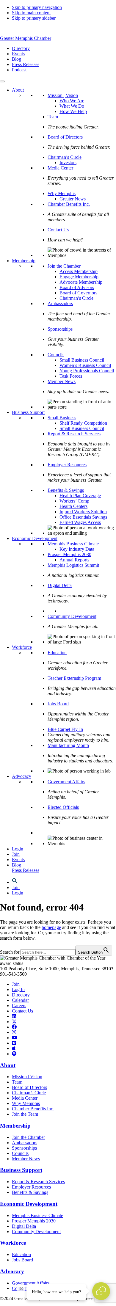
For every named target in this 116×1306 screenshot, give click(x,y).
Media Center (60, 167)
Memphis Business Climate (73, 543)
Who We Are (71, 100)
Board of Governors (78, 292)
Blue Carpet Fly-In (65, 729)
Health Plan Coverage (80, 495)
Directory (21, 994)
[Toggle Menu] (2, 81)
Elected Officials (63, 807)
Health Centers (73, 506)
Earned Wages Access (80, 522)
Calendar (20, 1000)
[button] (15, 882)
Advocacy (21, 776)
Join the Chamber (64, 266)
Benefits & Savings (66, 490)
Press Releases (25, 870)
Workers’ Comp (74, 500)
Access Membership (78, 271)
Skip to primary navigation (37, 7)
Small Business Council (81, 359)
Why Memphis (62, 193)
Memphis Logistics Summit (73, 565)
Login (17, 848)
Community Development (72, 616)
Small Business (62, 417)
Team (53, 116)
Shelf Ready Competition (83, 423)
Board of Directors (65, 136)
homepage (51, 927)
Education (57, 652)
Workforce (22, 647)
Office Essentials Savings (83, 516)
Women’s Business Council (85, 365)
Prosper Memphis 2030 (69, 554)
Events (18, 859)
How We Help (73, 111)
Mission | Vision (63, 95)
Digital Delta (60, 585)
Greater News (72, 198)
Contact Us (58, 229)
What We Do (71, 106)
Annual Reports (74, 559)
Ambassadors (60, 303)
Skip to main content (31, 12)
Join (16, 854)
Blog (16, 864)
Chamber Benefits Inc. (69, 204)
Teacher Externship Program (74, 678)
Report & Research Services (74, 433)
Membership (23, 260)
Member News (62, 381)
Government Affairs (66, 781)
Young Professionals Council (86, 370)
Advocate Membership (80, 282)
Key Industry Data (76, 549)
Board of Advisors (76, 287)
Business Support (28, 412)
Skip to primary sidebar (34, 18)
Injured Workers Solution (83, 511)
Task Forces (70, 376)
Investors (67, 162)
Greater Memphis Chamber (25, 38)
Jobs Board (58, 703)
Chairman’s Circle (64, 157)
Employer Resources (67, 464)
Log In (18, 989)
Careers (19, 1005)
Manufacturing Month (68, 745)
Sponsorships (60, 329)
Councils (56, 354)
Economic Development (34, 538)
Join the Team (25, 1114)
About (18, 89)
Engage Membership (78, 276)
